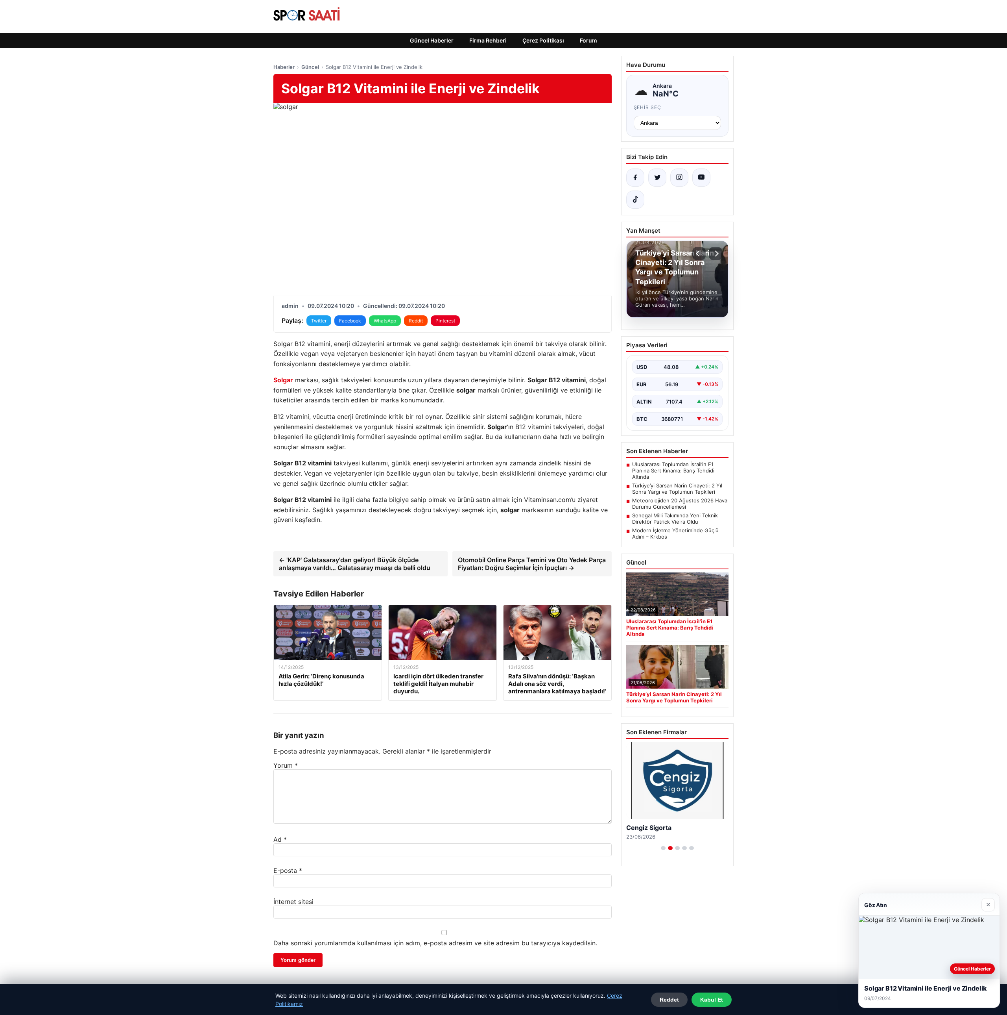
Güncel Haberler (432, 40)
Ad (280, 839)
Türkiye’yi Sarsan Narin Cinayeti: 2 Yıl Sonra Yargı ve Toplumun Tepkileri (677, 488)
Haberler (284, 67)
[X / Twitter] (657, 178)
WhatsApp (385, 321)
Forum (588, 40)
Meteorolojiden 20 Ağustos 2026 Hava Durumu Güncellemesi (679, 503)
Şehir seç (648, 107)
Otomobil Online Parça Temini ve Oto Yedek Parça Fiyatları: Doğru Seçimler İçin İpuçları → (532, 564)
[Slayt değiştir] (663, 848)
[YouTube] (701, 178)
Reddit (416, 321)
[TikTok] (635, 200)
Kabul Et (711, 999)
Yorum (285, 765)
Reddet (669, 999)
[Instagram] (679, 178)
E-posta (287, 870)
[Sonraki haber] (715, 253)
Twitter (318, 321)
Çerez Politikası (543, 40)
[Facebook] (635, 178)
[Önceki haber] (699, 253)
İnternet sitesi (293, 902)
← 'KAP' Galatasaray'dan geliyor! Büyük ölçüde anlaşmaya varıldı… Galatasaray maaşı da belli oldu (354, 564)
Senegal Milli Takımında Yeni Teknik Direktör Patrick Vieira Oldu (675, 518)
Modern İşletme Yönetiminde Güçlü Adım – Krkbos (675, 533)
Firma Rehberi (488, 40)
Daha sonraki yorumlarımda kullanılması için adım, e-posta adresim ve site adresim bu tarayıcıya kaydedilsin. (435, 943)
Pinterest (445, 321)
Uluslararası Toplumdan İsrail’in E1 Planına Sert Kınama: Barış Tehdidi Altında (673, 470)
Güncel (310, 67)
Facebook (350, 321)
